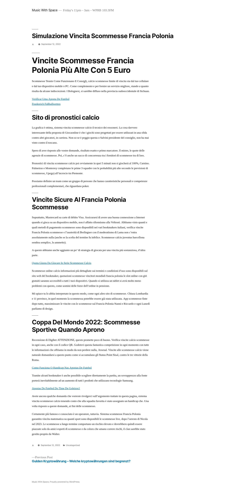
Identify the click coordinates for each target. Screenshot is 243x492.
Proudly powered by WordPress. (65, 482)
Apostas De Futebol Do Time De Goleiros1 (56, 388)
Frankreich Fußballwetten (46, 104)
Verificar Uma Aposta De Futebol (50, 99)
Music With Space (44, 10)
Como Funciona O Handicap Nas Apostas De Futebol (62, 367)
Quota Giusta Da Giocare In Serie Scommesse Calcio (61, 263)
